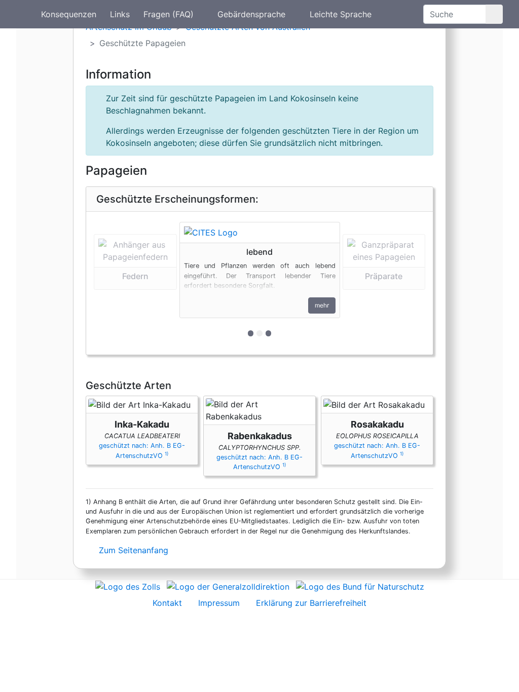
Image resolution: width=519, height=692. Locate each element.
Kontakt (167, 603)
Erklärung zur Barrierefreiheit (311, 603)
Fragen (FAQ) (168, 14)
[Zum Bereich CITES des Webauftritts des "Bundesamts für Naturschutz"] (360, 586)
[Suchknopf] (494, 14)
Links (120, 14)
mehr (322, 305)
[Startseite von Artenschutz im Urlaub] (24, 14)
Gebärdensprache (251, 14)
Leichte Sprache (341, 14)
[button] (135, 283)
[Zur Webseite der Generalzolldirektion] (228, 586)
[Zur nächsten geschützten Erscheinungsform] (260, 232)
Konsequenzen (68, 14)
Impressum (219, 603)
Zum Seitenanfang (132, 550)
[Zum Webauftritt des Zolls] (127, 586)
